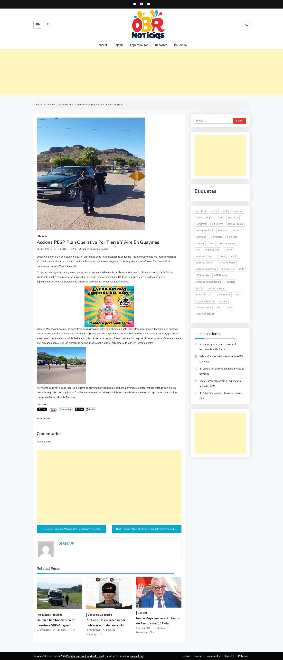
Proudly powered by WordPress (84, 656)
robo (237, 294)
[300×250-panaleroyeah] (109, 305)
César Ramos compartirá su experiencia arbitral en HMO (220, 384)
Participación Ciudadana (208, 281)
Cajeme (118, 45)
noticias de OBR (227, 262)
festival (236, 230)
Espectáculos (139, 45)
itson (211, 243)
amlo (214, 211)
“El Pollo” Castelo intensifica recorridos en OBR (220, 396)
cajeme (238, 211)
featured (222, 230)
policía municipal (216, 288)
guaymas (95, 249)
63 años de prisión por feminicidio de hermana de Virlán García (218, 347)
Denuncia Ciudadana (50, 614)
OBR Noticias (220, 275)
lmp (198, 249)
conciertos (201, 224)
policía (104, 249)
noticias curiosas (205, 262)
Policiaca (180, 45)
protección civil (204, 294)
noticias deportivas (206, 269)
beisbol (225, 211)
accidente (201, 211)
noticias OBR (227, 269)
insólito (200, 243)
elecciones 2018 (204, 230)
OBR (241, 269)
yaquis (229, 307)
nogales (234, 256)
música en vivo (204, 256)
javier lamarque (227, 243)
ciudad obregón (204, 217)
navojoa (221, 256)
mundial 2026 (212, 249)
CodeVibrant (137, 656)
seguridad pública (205, 301)
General (101, 45)
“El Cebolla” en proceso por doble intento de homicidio (221, 371)
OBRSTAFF (63, 249)
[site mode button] (247, 25)
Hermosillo (216, 237)
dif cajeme (217, 224)
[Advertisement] (141, 72)
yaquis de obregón (205, 314)
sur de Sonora (203, 307)
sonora (223, 301)
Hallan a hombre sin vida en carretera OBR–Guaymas (221, 359)
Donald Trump (235, 224)
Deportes (161, 45)
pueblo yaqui (223, 294)
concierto (233, 217)
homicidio (232, 237)
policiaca (231, 281)
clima (220, 217)
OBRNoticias (202, 275)
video (218, 307)
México (228, 249)
